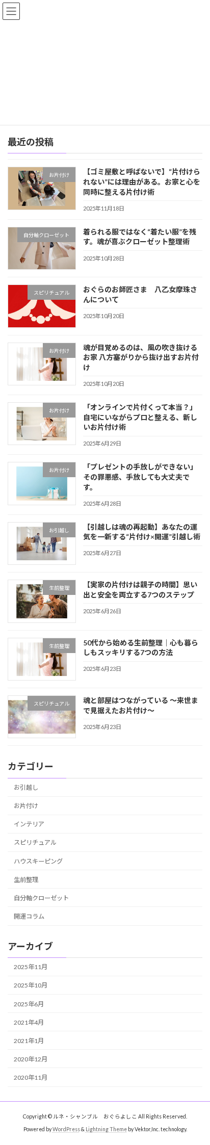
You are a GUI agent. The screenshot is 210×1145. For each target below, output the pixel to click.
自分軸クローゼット (41, 898)
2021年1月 (29, 1041)
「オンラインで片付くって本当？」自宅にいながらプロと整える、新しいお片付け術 (140, 417)
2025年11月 (30, 967)
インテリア (29, 824)
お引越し (26, 787)
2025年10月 (30, 986)
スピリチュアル (35, 843)
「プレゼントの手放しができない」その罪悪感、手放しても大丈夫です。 (140, 477)
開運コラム (29, 916)
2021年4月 (29, 1022)
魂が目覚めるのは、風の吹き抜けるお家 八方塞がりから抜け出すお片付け (141, 357)
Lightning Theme (106, 1129)
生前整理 (26, 879)
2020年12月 (30, 1059)
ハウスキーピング (38, 861)
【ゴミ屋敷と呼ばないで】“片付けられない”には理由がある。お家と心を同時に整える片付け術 (141, 182)
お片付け (26, 806)
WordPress (66, 1129)
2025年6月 (29, 1004)
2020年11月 (30, 1077)
